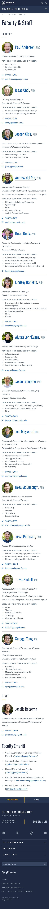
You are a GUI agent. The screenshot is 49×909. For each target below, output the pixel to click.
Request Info (12, 799)
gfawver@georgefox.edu (25, 756)
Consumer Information (11, 884)
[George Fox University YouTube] (45, 833)
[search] (45, 864)
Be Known (9, 872)
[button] (42, 3)
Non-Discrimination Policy (12, 888)
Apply (36, 799)
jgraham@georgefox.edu (16, 764)
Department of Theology (15, 9)
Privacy (5, 880)
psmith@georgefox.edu (16, 789)
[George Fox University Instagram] (17, 833)
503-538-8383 (40, 821)
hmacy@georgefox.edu (15, 772)
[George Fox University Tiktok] (31, 833)
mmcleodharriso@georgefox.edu (29, 780)
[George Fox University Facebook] (4, 833)
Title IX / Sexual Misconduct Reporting (17, 892)
